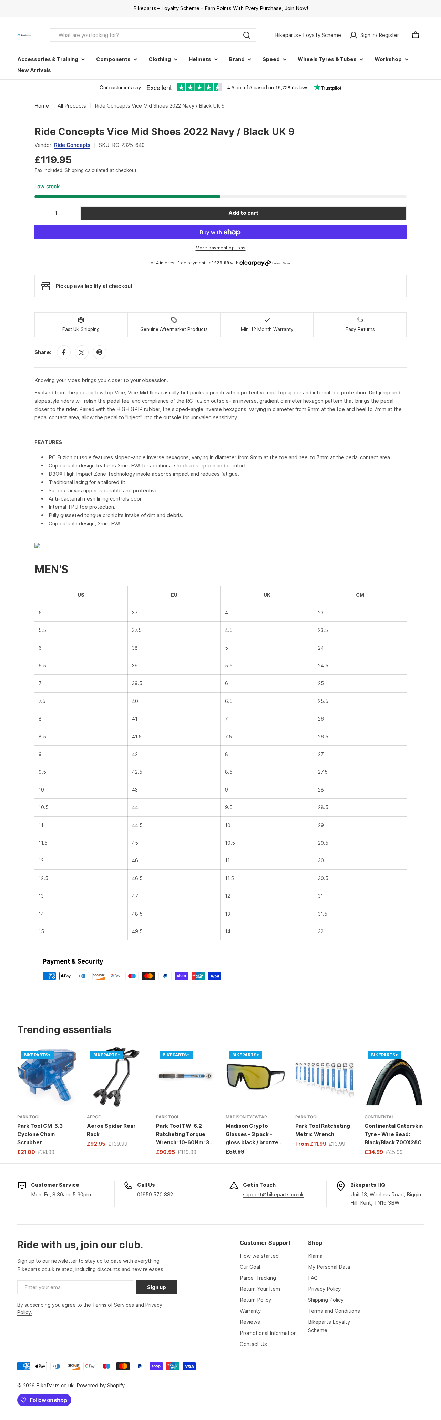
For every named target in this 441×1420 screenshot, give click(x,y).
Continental (379, 1116)
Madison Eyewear (246, 1116)
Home (41, 105)
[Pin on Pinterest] (99, 352)
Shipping (74, 170)
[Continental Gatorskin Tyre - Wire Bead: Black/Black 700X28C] (394, 1077)
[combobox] (153, 35)
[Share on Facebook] (64, 352)
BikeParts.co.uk (55, 1385)
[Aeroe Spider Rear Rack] (116, 1077)
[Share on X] (82, 352)
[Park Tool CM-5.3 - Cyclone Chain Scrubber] (46, 1077)
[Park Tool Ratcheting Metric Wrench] (325, 1077)
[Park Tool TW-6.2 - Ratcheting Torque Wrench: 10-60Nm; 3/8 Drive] (185, 1077)
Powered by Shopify (100, 1385)
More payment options (221, 247)
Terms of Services (113, 1305)
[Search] (247, 35)
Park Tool (29, 1116)
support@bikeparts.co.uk (273, 1194)
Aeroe (94, 1116)
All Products (72, 105)
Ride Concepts (72, 145)
